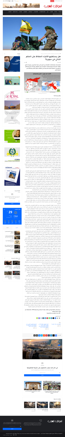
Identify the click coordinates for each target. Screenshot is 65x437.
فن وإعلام (30, 11)
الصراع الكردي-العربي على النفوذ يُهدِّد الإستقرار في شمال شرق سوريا (31, 325)
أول (56, 53)
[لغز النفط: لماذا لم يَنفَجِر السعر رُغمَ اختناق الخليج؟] (42, 405)
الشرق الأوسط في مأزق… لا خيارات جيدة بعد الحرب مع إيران (9, 237)
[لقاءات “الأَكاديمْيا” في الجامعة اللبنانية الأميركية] (17, 251)
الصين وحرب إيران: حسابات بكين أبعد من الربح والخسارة (16, 277)
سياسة (56, 11)
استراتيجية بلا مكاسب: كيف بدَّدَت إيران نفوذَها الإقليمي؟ (16, 267)
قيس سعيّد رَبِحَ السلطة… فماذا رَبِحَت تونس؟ (8, 267)
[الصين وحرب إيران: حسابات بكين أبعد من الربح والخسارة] (16, 273)
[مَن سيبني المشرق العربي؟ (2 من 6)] (55, 405)
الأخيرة (7, 227)
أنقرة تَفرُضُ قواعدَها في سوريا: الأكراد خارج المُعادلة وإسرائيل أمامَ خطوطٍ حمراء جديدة (44, 326)
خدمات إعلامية (15, 11)
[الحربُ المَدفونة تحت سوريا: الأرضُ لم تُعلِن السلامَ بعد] (8, 273)
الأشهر (17, 227)
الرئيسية (60, 11)
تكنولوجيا (25, 11)
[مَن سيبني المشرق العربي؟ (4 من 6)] (17, 233)
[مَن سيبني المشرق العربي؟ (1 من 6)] (29, 405)
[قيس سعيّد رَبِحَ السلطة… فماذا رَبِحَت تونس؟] (8, 263)
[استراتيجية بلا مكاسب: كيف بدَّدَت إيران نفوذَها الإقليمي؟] (17, 247)
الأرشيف (10, 11)
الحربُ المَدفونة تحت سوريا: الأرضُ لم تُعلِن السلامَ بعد (8, 277)
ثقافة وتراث (36, 11)
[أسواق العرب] (52, 6)
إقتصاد (51, 11)
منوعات (21, 11)
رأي (47, 11)
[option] (42, 349)
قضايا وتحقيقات (42, 11)
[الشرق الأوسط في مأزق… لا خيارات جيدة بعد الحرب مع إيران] (17, 237)
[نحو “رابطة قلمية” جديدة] (17, 242)
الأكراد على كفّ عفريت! (56, 324)
